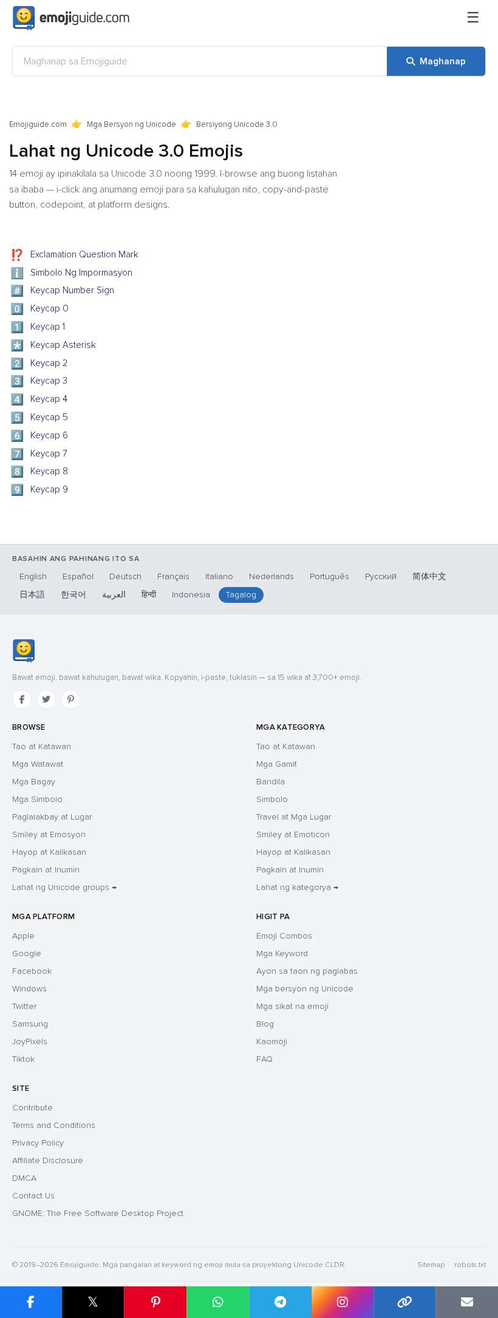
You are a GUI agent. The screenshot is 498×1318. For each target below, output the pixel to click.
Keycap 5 (39, 418)
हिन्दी (149, 594)
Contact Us (33, 1196)
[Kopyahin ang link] (405, 1302)
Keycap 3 (39, 382)
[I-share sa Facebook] (31, 1302)
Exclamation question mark (74, 256)
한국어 (73, 594)
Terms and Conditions (53, 1125)
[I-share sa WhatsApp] (217, 1302)
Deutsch (125, 576)
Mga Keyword (282, 953)
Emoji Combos (284, 936)
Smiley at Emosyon (49, 834)
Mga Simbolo (37, 799)
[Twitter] (46, 699)
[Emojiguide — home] (71, 18)
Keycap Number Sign (62, 291)
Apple (23, 936)
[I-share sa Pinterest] (155, 1302)
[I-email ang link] (466, 1302)
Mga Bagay (33, 781)
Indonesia (191, 594)
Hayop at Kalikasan (49, 852)
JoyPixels (29, 1041)
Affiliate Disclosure (47, 1160)
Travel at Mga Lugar (293, 817)
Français (173, 576)
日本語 (32, 594)
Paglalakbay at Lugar (52, 817)
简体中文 (429, 576)
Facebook (32, 971)
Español (78, 576)
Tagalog (241, 594)
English (33, 576)
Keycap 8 (39, 472)
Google (26, 953)
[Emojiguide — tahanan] (23, 651)
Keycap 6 (39, 436)
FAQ (264, 1059)
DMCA (24, 1178)
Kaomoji (271, 1041)
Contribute (32, 1107)
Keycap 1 (38, 328)
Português (329, 576)
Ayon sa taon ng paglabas (307, 971)
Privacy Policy (38, 1143)
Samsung (30, 1024)
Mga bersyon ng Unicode (304, 988)
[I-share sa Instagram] (342, 1302)
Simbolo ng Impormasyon (71, 274)
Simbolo (272, 799)
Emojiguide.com (38, 124)
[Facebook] (22, 699)
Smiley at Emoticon (293, 834)
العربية (114, 594)
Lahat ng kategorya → (297, 887)
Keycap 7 (39, 455)
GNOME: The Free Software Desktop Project (97, 1213)
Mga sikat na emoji (292, 1006)
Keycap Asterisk (53, 346)
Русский (381, 576)
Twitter (24, 1006)
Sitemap (431, 1264)
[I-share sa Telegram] (280, 1302)
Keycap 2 (39, 364)
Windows (29, 988)
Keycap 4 (39, 400)
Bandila (270, 781)
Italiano (219, 576)
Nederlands (271, 576)
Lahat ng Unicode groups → (64, 887)
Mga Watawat (37, 764)
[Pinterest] (70, 699)
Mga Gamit (276, 764)
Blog (265, 1024)
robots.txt (470, 1264)
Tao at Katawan (41, 746)
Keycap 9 (39, 490)
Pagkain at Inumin (46, 870)
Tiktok (23, 1059)
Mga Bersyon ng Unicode (131, 124)
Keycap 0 (39, 310)
